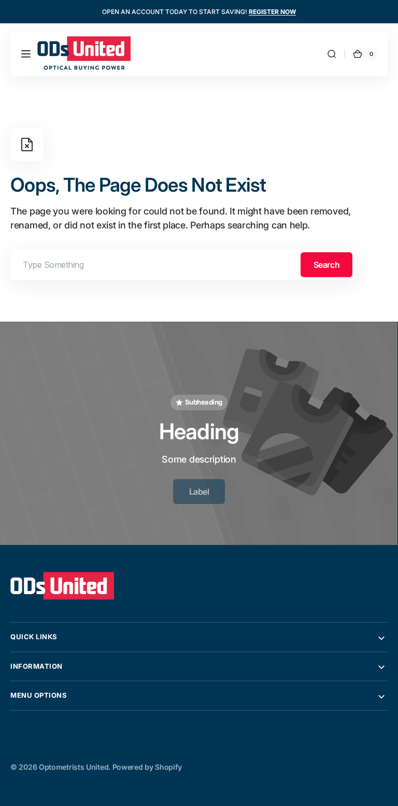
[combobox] (183, 264)
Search (326, 265)
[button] (26, 53)
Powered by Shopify (147, 766)
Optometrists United (73, 766)
